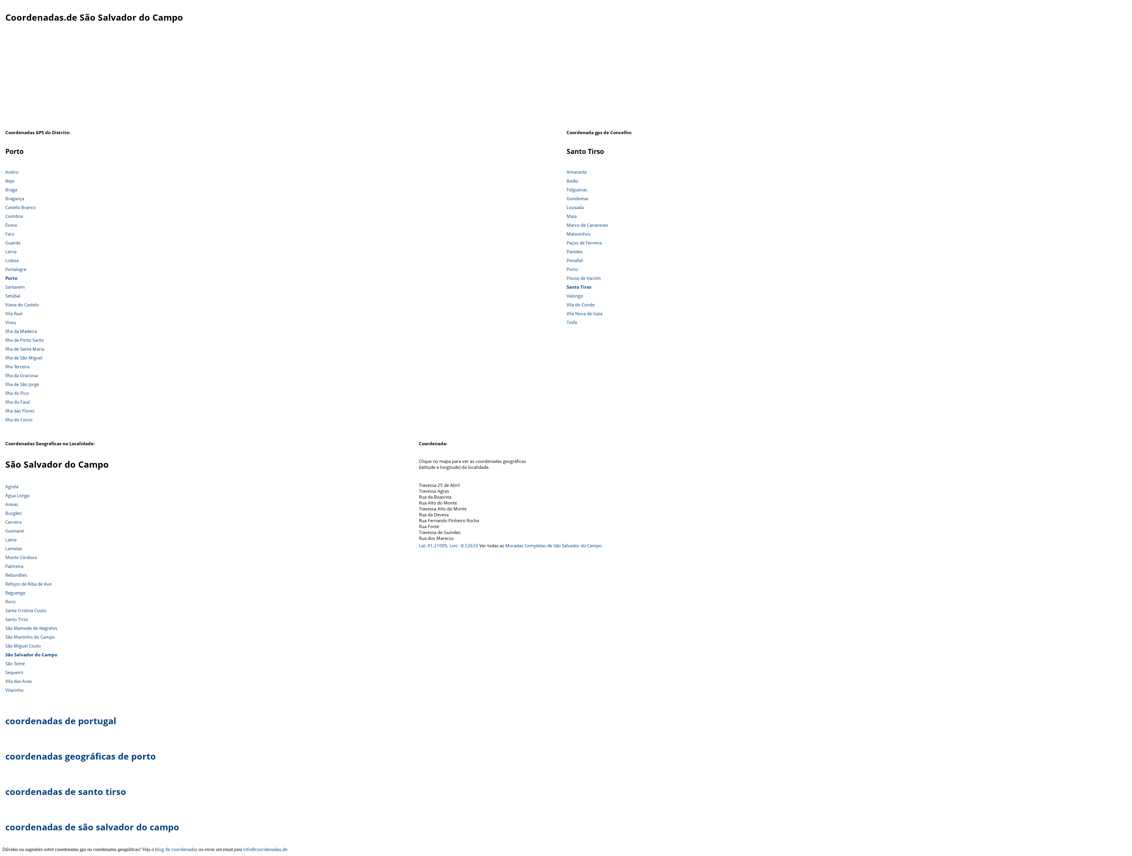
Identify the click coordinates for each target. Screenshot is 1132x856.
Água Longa (17, 495)
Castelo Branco (20, 207)
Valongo (575, 296)
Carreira (13, 522)
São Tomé (15, 663)
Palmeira (14, 566)
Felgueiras (577, 190)
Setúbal (12, 296)
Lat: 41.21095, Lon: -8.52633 (448, 545)
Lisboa (12, 260)
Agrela (11, 486)
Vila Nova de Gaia (584, 313)
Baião (572, 181)
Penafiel (575, 260)
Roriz (10, 601)
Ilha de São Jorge (22, 384)
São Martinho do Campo (30, 637)
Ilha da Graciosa (21, 375)
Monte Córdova (21, 557)
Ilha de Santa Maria (24, 349)
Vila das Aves (18, 681)
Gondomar (578, 198)
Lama (11, 540)
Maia (572, 216)
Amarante (577, 172)
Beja (9, 181)
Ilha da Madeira (21, 331)
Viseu (10, 322)
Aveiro (12, 172)
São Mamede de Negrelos (31, 628)
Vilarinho (14, 690)
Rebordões (16, 575)
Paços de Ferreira (584, 243)
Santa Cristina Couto (25, 610)
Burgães (13, 513)
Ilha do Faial (17, 402)
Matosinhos (578, 234)
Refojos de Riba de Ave (28, 584)
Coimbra (14, 216)
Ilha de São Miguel (23, 358)
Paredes (575, 251)
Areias (11, 504)
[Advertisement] (566, 82)
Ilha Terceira (17, 366)
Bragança (14, 198)
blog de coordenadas (176, 849)
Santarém (15, 287)
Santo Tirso (579, 287)
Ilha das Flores (19, 411)
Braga (11, 190)
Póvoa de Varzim (584, 278)
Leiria (11, 251)
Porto (11, 278)
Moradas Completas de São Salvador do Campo (553, 545)
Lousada (575, 207)
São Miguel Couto (23, 646)
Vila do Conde (581, 305)
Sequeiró (14, 672)
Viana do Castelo (22, 305)
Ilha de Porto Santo (24, 340)
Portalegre (15, 269)
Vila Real (13, 313)
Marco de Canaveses (587, 225)
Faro (9, 234)
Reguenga (15, 593)
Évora (11, 225)
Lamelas (13, 548)
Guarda (12, 243)
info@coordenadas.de (265, 849)
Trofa (572, 322)
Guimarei (14, 531)
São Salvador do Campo (31, 655)
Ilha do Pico (17, 393)
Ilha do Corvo (18, 420)
